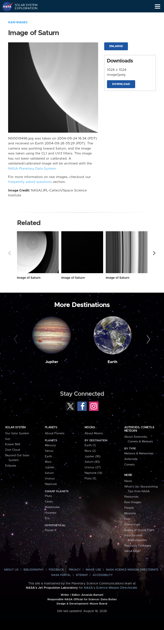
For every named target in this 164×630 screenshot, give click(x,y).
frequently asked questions (30, 182)
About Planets (54, 433)
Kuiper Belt (12, 444)
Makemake (52, 507)
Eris (47, 518)
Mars (48, 461)
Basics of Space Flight (139, 530)
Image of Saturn (29, 277)
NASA (6, 6)
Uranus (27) (93, 467)
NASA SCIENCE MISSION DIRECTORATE (132, 569)
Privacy (75, 569)
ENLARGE (116, 46)
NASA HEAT (132, 551)
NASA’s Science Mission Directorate (110, 587)
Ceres (49, 501)
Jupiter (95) (93, 456)
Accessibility (103, 575)
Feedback (56, 569)
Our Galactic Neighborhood (24, 16)
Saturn (49, 472)
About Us (11, 569)
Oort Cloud (12, 449)
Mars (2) (90, 450)
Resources (131, 496)
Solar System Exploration (24, 6)
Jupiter (51, 362)
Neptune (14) (93, 472)
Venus (49, 450)
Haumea (50, 512)
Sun (7, 438)
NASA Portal (61, 575)
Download (121, 84)
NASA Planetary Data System (32, 168)
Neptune (51, 484)
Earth (112, 362)
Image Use (93, 569)
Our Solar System (17, 433)
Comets (129, 464)
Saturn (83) (92, 461)
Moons (90, 427)
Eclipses (10, 465)
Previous (9, 253)
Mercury (50, 445)
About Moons (94, 433)
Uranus (50, 478)
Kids (127, 518)
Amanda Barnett (92, 595)
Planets (51, 427)
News (128, 481)
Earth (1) (90, 445)
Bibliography (33, 569)
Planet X (50, 530)
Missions (130, 513)
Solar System (15, 427)
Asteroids (131, 459)
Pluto (48, 496)
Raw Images (17, 22)
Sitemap (82, 575)
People (129, 507)
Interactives (132, 524)
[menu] (157, 6)
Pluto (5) (90, 478)
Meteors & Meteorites (139, 453)
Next (154, 253)
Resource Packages (137, 545)
